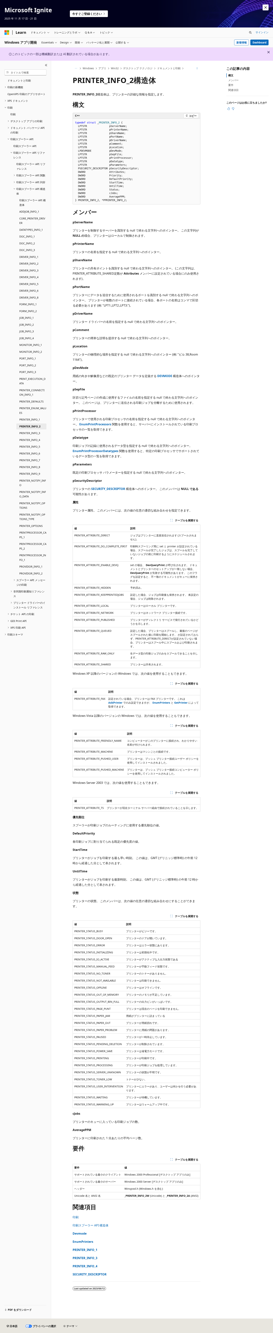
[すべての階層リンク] (76, 68)
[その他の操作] (197, 68)
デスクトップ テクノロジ (137, 68)
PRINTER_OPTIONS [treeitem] (31, 526)
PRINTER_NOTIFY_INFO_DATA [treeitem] (32, 494)
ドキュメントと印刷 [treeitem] (19, 80)
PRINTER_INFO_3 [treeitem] (29, 433)
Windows (88, 68)
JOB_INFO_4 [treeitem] (26, 338)
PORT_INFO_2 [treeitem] (27, 365)
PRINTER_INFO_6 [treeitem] (29, 453)
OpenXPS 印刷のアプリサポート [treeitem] (26, 94)
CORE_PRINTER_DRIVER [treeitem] (32, 221)
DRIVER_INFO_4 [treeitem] (28, 277)
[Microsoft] (6, 32)
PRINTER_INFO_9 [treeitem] (29, 473)
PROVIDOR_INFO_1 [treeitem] (31, 566)
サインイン (262, 32)
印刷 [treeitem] (13, 114)
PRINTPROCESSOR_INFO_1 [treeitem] (32, 557)
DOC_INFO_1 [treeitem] (27, 236)
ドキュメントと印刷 (169, 68)
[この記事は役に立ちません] (233, 108)
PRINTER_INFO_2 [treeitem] (29, 426)
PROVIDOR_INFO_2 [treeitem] (31, 573)
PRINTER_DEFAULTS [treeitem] (31, 401)
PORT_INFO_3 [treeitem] (27, 372)
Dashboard (259, 42)
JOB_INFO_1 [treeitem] (26, 318)
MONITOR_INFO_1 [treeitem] (30, 345)
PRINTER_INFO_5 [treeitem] (29, 446)
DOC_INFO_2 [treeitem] (27, 243)
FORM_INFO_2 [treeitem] (28, 311)
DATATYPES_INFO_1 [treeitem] (31, 230)
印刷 (76, 1217)
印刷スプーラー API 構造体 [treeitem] (32, 202)
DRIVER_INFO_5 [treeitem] (28, 284)
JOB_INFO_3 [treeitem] (26, 331)
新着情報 (241, 42)
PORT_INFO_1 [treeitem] (27, 358)
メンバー (233, 80)
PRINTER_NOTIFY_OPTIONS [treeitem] (32, 505)
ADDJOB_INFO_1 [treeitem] (29, 211)
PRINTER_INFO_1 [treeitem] (29, 419)
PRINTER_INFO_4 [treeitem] (29, 440)
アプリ (102, 68)
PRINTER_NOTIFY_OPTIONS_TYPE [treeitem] (32, 517)
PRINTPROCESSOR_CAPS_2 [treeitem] (32, 546)
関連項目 (233, 90)
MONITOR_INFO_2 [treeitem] (30, 351)
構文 (230, 75)
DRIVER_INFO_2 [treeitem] (28, 263)
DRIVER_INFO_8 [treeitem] (28, 297)
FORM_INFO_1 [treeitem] (28, 304)
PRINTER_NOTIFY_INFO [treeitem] (32, 483)
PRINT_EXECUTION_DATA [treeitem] (32, 381)
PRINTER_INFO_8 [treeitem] (29, 467)
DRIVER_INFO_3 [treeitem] (28, 270)
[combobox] (25, 72)
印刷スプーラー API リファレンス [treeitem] (30, 166)
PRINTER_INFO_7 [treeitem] (29, 460)
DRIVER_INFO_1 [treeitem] (28, 257)
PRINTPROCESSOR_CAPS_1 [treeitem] (32, 535)
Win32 (115, 68)
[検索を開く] (250, 32)
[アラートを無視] (266, 7)
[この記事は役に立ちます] (228, 108)
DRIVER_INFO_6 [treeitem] (28, 290)
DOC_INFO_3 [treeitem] (27, 250)
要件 (230, 85)
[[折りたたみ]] (46, 65)
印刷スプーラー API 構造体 (90, 1225)
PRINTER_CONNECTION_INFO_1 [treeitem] (32, 392)
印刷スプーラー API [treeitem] (24, 146)
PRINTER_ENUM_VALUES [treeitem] (32, 410)
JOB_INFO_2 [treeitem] (26, 324)
